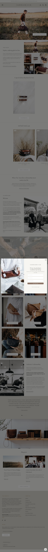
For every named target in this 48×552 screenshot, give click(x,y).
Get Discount (35, 283)
